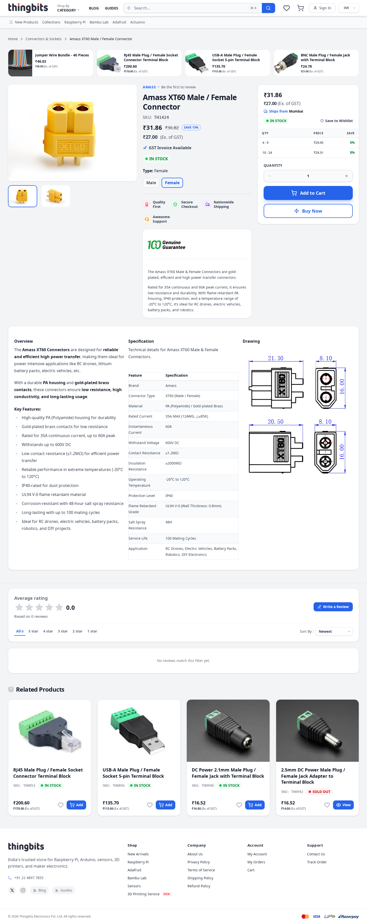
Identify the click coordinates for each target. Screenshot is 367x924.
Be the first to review (178, 87)
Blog (94, 7)
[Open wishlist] (286, 7)
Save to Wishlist (339, 120)
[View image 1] (22, 196)
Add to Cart (312, 193)
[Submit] (268, 8)
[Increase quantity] (347, 176)
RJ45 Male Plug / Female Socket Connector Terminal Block (48, 773)
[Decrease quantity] (270, 176)
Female (172, 182)
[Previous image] (14, 133)
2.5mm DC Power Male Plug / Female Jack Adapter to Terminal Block (313, 776)
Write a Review (336, 606)
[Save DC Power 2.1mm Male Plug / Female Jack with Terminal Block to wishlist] (239, 805)
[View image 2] (55, 196)
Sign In (325, 7)
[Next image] (130, 133)
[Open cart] (300, 7)
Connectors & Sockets (44, 38)
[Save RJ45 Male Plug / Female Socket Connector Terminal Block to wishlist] (61, 805)
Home (13, 38)
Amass (149, 87)
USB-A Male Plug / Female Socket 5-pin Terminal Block (133, 773)
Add (79, 804)
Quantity (273, 165)
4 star (48, 631)
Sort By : (307, 631)
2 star (77, 631)
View (347, 804)
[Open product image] (72, 133)
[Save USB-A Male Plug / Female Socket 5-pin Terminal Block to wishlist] (150, 805)
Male (151, 182)
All (19, 631)
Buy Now (312, 211)
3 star (63, 631)
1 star (92, 631)
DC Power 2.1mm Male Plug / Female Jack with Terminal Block (228, 773)
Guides (111, 7)
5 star (33, 631)
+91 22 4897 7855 (28, 877)
